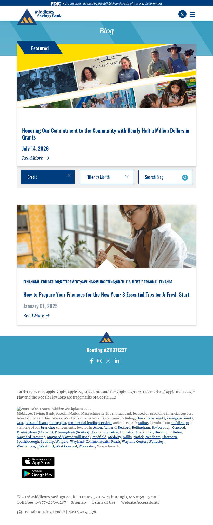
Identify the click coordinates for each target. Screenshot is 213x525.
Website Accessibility (141, 502)
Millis (127, 437)
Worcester (87, 446)
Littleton (175, 432)
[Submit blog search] (185, 177)
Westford (46, 446)
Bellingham (141, 427)
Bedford (124, 427)
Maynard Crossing (31, 437)
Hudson (161, 432)
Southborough (28, 442)
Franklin (98, 432)
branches (48, 427)
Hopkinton (144, 432)
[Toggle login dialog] (183, 14)
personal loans (36, 423)
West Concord (66, 446)
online (143, 423)
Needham (153, 437)
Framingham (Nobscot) (35, 432)
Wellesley (156, 442)
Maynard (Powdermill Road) (69, 437)
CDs (20, 423)
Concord (178, 427)
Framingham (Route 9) (72, 432)
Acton (97, 427)
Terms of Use (104, 502)
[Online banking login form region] (183, 14)
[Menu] (192, 14)
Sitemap (79, 502)
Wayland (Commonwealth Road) (95, 442)
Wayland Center (134, 442)
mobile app (180, 423)
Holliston (127, 432)
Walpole (62, 442)
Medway (114, 437)
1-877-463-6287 (50, 502)
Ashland (110, 427)
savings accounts (180, 418)
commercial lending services (90, 423)
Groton (112, 432)
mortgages (57, 423)
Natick (139, 437)
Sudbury (47, 442)
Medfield (99, 437)
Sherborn (169, 437)
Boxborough (161, 427)
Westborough (27, 446)
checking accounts (151, 418)
